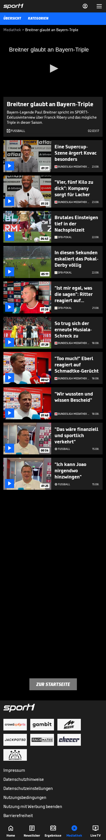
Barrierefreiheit (18, 815)
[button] (53, 68)
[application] (53, 69)
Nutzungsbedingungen (24, 797)
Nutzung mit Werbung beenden (32, 806)
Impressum (14, 770)
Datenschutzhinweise (23, 779)
